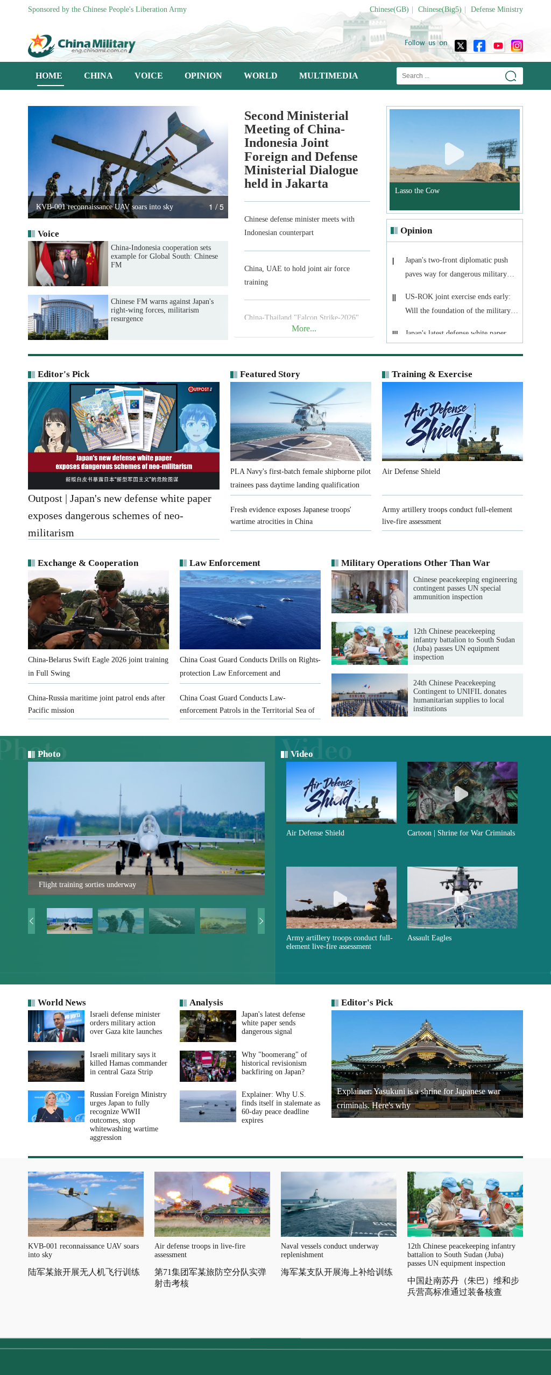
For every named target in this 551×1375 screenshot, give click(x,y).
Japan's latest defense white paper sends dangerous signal (273, 1023)
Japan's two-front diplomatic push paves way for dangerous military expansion (456, 270)
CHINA (98, 75)
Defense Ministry (497, 9)
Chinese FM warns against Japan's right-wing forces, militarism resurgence (162, 310)
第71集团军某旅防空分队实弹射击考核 (210, 1277)
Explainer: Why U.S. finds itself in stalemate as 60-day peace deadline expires (281, 1107)
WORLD (261, 75)
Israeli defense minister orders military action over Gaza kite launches (126, 1023)
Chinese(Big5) (440, 9)
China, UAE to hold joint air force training (297, 275)
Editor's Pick (63, 374)
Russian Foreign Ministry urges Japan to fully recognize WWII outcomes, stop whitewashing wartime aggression (128, 1116)
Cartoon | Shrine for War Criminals (461, 833)
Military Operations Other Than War (415, 563)
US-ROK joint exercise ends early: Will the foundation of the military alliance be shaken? (458, 307)
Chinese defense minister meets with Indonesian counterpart (299, 226)
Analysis (206, 1002)
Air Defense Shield (315, 833)
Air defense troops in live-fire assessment (199, 1250)
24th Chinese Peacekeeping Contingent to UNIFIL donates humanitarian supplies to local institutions (459, 696)
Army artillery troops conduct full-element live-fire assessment (339, 942)
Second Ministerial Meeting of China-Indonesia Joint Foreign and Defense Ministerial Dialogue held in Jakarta (301, 149)
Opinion (416, 230)
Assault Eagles (429, 938)
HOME (49, 75)
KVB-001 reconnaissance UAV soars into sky (83, 1250)
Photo (49, 754)
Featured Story (270, 374)
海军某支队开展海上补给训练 (337, 1272)
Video (302, 754)
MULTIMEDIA (328, 75)
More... (304, 328)
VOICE (149, 75)
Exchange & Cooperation (88, 563)
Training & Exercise (432, 374)
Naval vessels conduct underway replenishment (330, 1250)
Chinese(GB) (389, 9)
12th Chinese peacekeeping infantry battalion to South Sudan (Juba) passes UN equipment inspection (464, 644)
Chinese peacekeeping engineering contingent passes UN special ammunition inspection (465, 588)
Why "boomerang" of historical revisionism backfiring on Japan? (274, 1063)
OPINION (203, 75)
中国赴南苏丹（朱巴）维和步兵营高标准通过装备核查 (463, 1286)
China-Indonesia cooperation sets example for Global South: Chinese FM (164, 256)
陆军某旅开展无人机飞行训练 (84, 1272)
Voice (48, 234)
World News (62, 1002)
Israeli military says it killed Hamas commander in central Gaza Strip (128, 1063)
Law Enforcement (224, 563)
